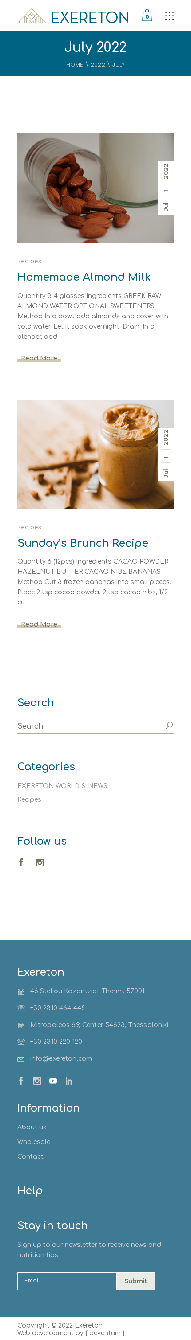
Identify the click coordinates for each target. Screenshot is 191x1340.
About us (32, 1127)
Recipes (29, 261)
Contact (30, 1156)
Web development (45, 1333)
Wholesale (33, 1142)
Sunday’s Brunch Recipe (82, 543)
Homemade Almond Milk (84, 277)
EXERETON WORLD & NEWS (62, 786)
